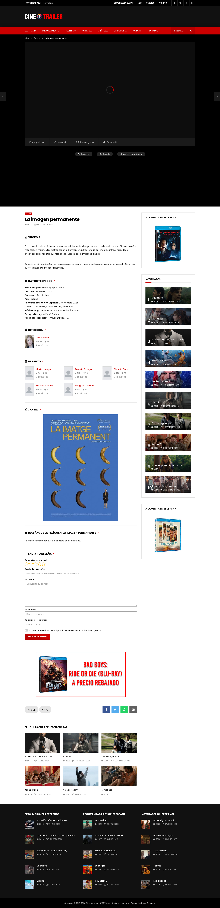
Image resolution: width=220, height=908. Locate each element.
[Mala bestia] (145, 884)
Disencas (151, 903)
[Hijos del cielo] (168, 358)
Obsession (101, 820)
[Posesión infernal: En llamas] (29, 824)
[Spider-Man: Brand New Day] (29, 854)
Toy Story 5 (101, 880)
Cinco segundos (110, 756)
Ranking (153, 30)
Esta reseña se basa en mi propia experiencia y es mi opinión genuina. (66, 630)
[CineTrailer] (44, 16)
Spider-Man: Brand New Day (52, 850)
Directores (120, 30)
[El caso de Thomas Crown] (168, 337)
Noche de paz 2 (160, 381)
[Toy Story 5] (87, 884)
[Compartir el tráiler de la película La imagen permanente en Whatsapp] (124, 709)
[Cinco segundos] (168, 421)
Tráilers (69, 30)
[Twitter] (180, 3)
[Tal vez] (145, 869)
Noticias (87, 30)
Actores (138, 30)
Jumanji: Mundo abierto (165, 486)
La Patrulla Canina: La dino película (56, 835)
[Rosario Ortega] (68, 373)
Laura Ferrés (42, 337)
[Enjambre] (168, 295)
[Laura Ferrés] (29, 341)
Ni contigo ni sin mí (163, 820)
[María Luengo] (29, 373)
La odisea (42, 865)
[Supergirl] (87, 869)
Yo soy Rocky (70, 789)
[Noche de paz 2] (168, 379)
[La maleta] (168, 316)
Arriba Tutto (31, 789)
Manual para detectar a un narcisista (174, 465)
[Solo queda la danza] (3, 96)
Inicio (27, 38)
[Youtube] (186, 3)
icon (42, 742)
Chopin (67, 756)
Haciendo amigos (163, 835)
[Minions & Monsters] (87, 854)
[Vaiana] (29, 884)
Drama (37, 38)
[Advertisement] (110, 180)
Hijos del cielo (159, 360)
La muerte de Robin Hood (109, 835)
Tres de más (160, 850)
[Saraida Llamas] (29, 389)
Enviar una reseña (37, 636)
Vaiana (40, 880)
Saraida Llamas (44, 385)
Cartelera (30, 30)
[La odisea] (29, 869)
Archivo (163, 3)
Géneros (150, 3)
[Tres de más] (145, 854)
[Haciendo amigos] (145, 839)
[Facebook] (174, 3)
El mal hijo (106, 789)
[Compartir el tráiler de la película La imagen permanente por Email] (133, 709)
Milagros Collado (84, 385)
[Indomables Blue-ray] (167, 553)
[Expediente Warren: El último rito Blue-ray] (167, 262)
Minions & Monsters (105, 850)
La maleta (157, 318)
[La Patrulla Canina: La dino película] (29, 839)
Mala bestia (159, 880)
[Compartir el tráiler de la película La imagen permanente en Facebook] (106, 709)
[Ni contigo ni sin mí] (145, 824)
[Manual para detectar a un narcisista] (168, 463)
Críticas (103, 30)
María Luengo (43, 369)
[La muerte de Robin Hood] (87, 839)
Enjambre (157, 297)
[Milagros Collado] (68, 389)
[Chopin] (168, 400)
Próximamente (50, 30)
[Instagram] (192, 3)
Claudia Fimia (121, 369)
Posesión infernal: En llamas (52, 820)
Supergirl (100, 865)
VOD (140, 3)
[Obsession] (87, 824)
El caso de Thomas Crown (56, 3)
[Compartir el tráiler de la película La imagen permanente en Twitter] (115, 709)
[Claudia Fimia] (107, 373)
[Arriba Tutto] (168, 442)
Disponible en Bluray (123, 3)
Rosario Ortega (83, 369)
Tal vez (157, 865)
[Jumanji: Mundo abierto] (168, 484)
